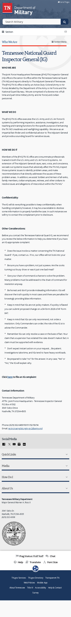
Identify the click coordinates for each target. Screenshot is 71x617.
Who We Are (9, 42)
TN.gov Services (19, 577)
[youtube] (14, 444)
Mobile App (42, 582)
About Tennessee (17, 587)
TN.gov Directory (35, 577)
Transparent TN (52, 577)
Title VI (30, 587)
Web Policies (29, 582)
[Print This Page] (66, 31)
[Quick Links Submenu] (66, 454)
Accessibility (40, 587)
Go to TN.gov (64, 2)
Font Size (52, 562)
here (10, 377)
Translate (35, 562)
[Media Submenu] (66, 466)
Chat (52, 556)
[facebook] (4, 444)
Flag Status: (31, 556)
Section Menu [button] (60, 41)
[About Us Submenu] (66, 488)
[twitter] (9, 444)
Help (20, 562)
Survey (35, 592)
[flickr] (24, 444)
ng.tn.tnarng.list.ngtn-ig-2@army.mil (25, 428)
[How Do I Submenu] (66, 477)
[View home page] (8, 8)
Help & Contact (55, 587)
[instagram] (19, 444)
